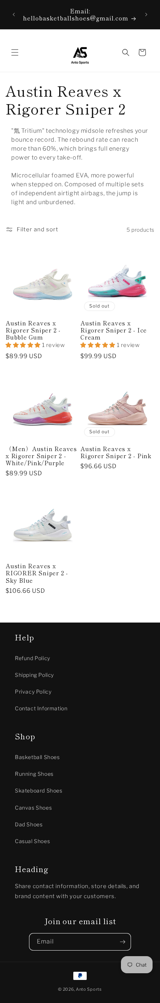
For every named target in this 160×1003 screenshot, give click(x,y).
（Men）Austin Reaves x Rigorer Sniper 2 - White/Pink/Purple (41, 456)
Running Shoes (34, 774)
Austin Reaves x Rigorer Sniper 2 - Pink (115, 452)
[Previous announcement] (14, 14)
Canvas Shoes (33, 807)
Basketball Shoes (37, 757)
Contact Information (41, 708)
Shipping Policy (34, 675)
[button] (15, 52)
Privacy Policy (33, 691)
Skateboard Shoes (39, 790)
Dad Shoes (28, 824)
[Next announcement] (146, 14)
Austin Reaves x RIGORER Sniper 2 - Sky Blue (37, 573)
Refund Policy (32, 658)
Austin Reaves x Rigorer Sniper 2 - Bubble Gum (33, 330)
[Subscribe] (122, 942)
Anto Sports (89, 989)
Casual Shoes (32, 841)
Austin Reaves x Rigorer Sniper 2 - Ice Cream (113, 330)
